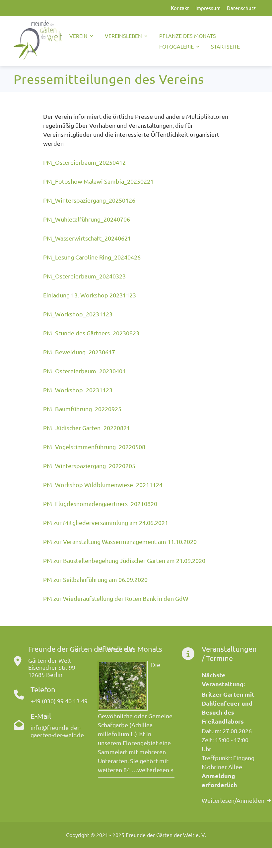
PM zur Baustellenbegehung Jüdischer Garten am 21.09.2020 (124, 560)
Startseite (225, 46)
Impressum (208, 8)
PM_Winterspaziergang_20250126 (89, 200)
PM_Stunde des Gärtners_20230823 (91, 332)
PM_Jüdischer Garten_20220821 (86, 427)
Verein (78, 35)
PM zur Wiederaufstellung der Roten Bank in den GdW (115, 598)
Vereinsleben (123, 35)
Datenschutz (241, 8)
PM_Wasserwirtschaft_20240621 (87, 238)
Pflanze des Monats (187, 35)
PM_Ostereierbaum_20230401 (84, 370)
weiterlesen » (155, 769)
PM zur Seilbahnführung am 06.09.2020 (95, 579)
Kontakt (180, 8)
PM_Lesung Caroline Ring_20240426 (92, 257)
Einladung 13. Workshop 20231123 (89, 294)
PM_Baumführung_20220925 (82, 408)
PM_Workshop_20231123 (77, 313)
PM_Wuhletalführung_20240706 (86, 219)
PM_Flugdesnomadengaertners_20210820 (100, 503)
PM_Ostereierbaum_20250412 (84, 162)
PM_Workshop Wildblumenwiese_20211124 (103, 484)
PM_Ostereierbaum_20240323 (84, 275)
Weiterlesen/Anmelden (233, 800)
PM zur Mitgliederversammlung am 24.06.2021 (105, 522)
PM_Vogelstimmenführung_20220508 (94, 446)
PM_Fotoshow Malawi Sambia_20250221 (98, 181)
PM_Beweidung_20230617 (79, 351)
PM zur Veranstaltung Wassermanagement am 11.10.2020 (120, 541)
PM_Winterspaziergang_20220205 (89, 465)
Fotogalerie (176, 46)
